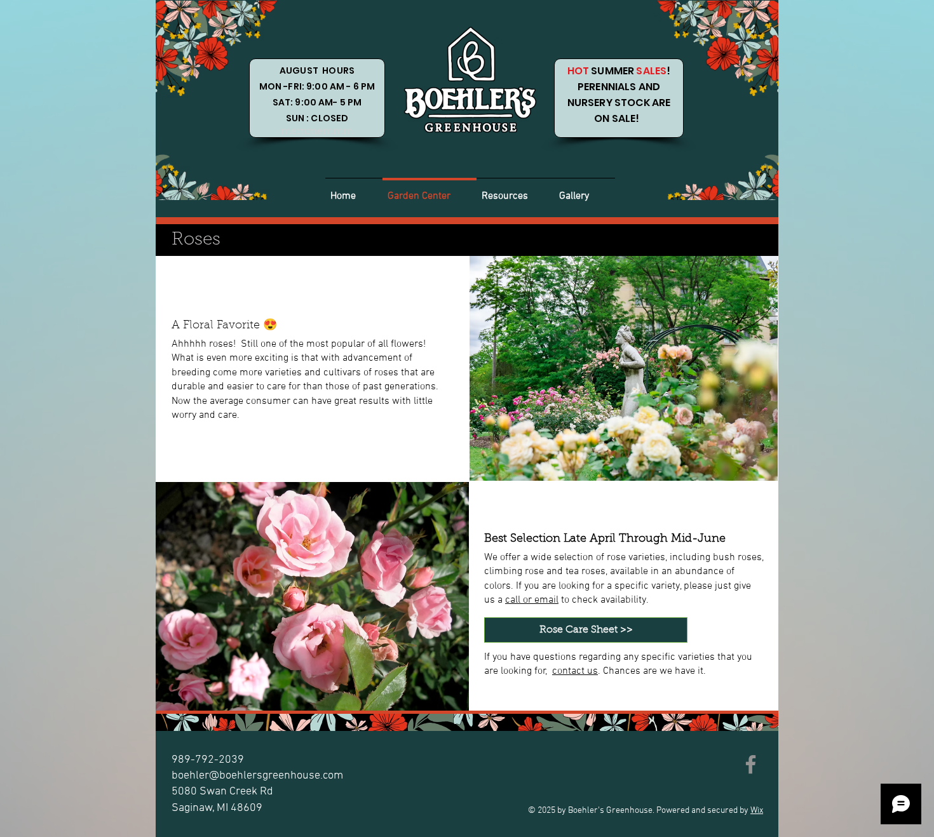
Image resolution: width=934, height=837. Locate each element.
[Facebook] (750, 764)
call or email (531, 600)
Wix (756, 810)
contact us (575, 671)
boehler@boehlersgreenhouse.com (257, 775)
